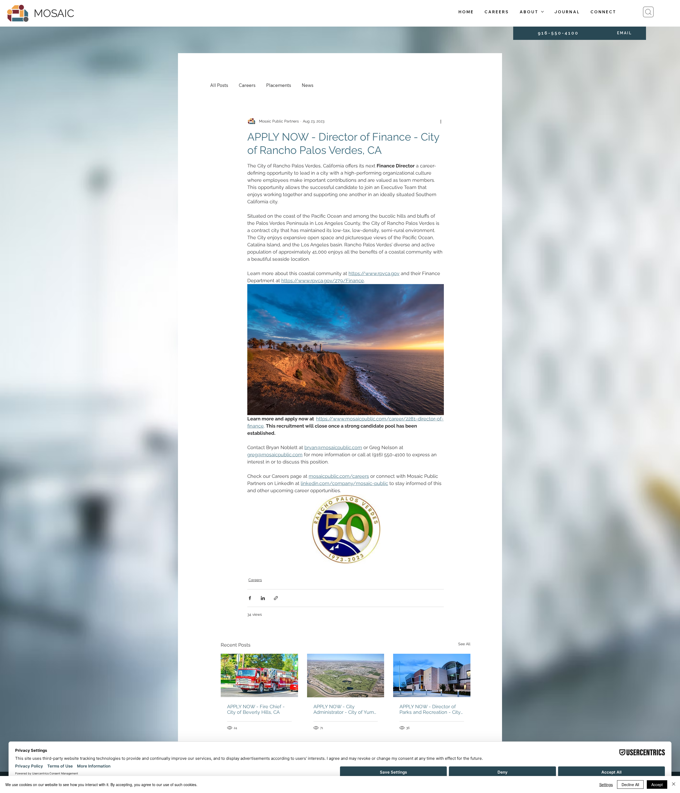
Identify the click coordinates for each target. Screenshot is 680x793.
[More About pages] (542, 11)
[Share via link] (275, 598)
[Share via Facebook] (249, 598)
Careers (247, 85)
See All (464, 644)
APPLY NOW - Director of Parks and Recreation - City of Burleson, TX (430, 709)
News (307, 85)
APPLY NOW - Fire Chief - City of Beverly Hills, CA (256, 709)
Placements (278, 85)
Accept (657, 784)
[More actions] (440, 121)
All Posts (219, 85)
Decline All (630, 784)
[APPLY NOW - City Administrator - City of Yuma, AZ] (345, 675)
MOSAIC (54, 13)
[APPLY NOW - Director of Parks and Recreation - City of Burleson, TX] (431, 675)
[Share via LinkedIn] (262, 598)
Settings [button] (606, 784)
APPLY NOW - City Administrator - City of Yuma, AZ (345, 709)
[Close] (673, 784)
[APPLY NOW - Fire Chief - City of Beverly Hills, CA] (259, 675)
